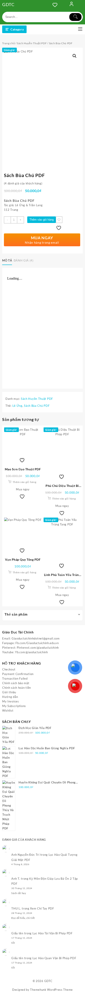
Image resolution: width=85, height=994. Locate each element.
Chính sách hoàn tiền (16, 687)
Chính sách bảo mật (15, 683)
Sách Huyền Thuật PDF (32, 43)
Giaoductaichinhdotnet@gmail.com (36, 638)
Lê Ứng (17, 405)
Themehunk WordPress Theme (51, 989)
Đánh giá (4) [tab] (24, 260)
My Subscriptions (14, 706)
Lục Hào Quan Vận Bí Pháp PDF (54, 958)
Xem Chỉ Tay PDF (42, 908)
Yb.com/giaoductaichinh (31, 652)
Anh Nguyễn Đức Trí (25, 854)
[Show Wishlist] (56, 4)
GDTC (8, 4)
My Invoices (10, 701)
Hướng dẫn (10, 697)
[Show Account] (71, 4)
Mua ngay (23, 489)
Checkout (8, 669)
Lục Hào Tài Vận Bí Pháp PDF (52, 933)
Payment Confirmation (18, 674)
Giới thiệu (9, 692)
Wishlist (8, 710)
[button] (74, 56)
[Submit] (75, 17)
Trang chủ (8, 43)
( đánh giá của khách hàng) (23, 183)
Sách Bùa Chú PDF (36, 405)
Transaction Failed (15, 678)
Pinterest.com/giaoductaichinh (38, 647)
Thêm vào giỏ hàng (41, 219)
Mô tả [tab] (7, 260)
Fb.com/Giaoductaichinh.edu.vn (37, 643)
